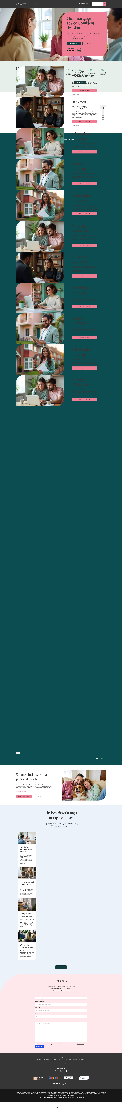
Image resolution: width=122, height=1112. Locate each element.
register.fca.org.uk (44, 1093)
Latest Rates (47, 1059)
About (71, 4)
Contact (62, 1064)
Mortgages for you (74, 44)
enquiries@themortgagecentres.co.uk (61, 990)
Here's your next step (84, 91)
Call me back (39, 1046)
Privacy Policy (81, 1044)
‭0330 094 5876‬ (62, 1107)
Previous (103, 106)
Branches (64, 4)
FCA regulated (94, 35)
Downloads (82, 1059)
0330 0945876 (54, 988)
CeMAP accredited (82, 35)
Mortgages (37, 4)
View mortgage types (24, 796)
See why (61, 967)
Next (102, 108)
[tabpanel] (57, 112)
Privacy (67, 1064)
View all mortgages (75, 94)
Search (95, 4)
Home (55, 1064)
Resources (55, 4)
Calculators (46, 4)
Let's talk (89, 44)
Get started (61, 1104)
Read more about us (21, 791)
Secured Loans (67, 1059)
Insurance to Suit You (57, 1059)
